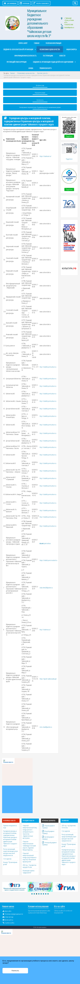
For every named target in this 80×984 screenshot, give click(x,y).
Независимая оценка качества (50, 49)
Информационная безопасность (25, 55)
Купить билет (23, 43)
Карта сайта (8, 911)
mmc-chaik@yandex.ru (46, 727)
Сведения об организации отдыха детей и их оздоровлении (53, 62)
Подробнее (69, 136)
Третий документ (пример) (48, 838)
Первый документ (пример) (48, 826)
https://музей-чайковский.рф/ (48, 679)
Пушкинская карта (46, 68)
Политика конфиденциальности (14, 914)
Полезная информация (53, 43)
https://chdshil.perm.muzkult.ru (48, 560)
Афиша (30, 68)
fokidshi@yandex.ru (69, 27)
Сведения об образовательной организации (18, 49)
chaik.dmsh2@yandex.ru (46, 588)
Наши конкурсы (71, 49)
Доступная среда (40, 85)
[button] (32, 894)
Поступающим (48, 55)
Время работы (9, 920)
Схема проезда (9, 917)
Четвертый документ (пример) (49, 843)
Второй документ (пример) (48, 832)
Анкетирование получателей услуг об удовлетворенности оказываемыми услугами (40, 107)
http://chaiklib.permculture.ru (48, 367)
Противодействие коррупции (16, 62)
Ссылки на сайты (9, 923)
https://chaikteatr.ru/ (45, 156)
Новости (62, 55)
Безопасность (40, 100)
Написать (15, 970)
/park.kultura (45, 543)
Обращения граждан (40, 93)
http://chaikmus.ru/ (45, 629)
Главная (36, 43)
